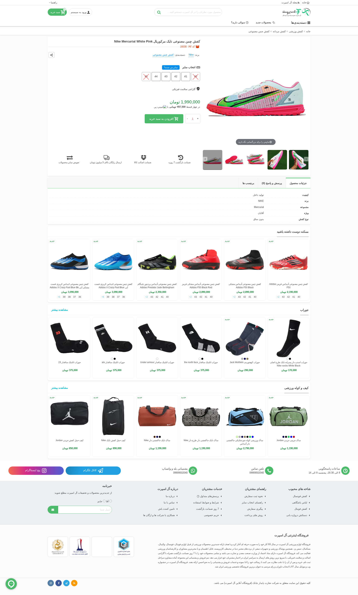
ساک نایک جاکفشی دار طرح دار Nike (201, 440)
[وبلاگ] (74, 583)
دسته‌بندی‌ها (299, 22)
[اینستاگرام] (51, 583)
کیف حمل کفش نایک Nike (113, 440)
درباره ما (170, 496)
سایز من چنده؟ (171, 67)
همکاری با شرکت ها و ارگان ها (159, 515)
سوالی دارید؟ (238, 22)
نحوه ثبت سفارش (253, 496)
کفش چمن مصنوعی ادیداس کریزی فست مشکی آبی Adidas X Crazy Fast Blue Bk (69, 286)
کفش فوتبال (300, 508)
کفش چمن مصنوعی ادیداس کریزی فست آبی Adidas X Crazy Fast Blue (113, 286)
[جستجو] (159, 12)
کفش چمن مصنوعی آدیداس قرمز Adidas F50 (288, 286)
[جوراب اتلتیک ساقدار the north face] (201, 338)
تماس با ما (169, 502)
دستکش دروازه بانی (296, 515)
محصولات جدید (264, 22)
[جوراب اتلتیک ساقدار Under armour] (157, 338)
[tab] (298, 183)
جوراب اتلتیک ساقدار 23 (69, 362)
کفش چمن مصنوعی (163, 54)
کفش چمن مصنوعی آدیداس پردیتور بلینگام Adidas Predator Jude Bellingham (157, 286)
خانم (100, 501)
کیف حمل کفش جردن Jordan (70, 440)
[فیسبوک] (58, 583)
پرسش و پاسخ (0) (272, 183)
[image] (212, 160)
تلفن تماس (257, 468)
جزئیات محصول (298, 183)
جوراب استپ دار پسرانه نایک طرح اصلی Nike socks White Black (288, 364)
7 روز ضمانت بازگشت (207, 508)
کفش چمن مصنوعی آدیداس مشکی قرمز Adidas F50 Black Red (201, 286)
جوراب (304, 309)
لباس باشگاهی (299, 502)
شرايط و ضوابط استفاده (206, 502)
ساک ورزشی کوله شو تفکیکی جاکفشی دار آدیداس (244, 442)
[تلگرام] (66, 583)
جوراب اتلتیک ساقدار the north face (201, 362)
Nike (191, 54)
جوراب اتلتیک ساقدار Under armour (157, 362)
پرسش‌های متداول (209, 496)
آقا (107, 501)
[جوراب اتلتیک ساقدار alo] (113, 338)
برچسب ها (248, 183)
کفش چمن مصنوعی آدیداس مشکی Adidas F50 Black (245, 286)
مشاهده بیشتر (59, 309)
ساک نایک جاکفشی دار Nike (157, 440)
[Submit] (53, 509)
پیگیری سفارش (255, 508)
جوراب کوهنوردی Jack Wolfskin (245, 362)
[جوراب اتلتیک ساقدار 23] (69, 338)
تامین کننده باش (166, 508)
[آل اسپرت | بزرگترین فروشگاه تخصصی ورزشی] (296, 12)
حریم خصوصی (211, 515)
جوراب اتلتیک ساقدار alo (113, 362)
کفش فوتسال (300, 496)
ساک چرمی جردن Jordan (289, 440)
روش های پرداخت (253, 515)
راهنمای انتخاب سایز (252, 502)
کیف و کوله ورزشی (296, 388)
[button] (53, 2)
